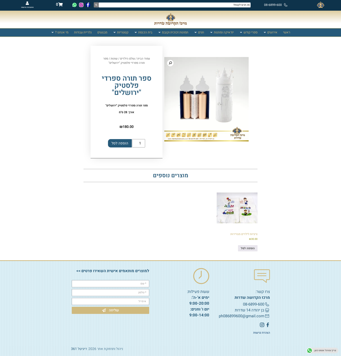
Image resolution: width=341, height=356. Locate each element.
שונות (114, 58)
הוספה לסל (120, 143)
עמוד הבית (143, 58)
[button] (270, 32)
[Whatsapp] (74, 5)
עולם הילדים (127, 58)
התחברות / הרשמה (27, 7)
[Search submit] (96, 4)
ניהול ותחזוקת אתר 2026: (97, 348)
